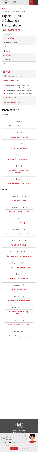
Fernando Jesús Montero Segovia (19, 256)
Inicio (3, 9)
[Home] (10, 2)
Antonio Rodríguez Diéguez (19, 336)
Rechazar (23, 448)
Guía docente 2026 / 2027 (16, 102)
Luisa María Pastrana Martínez (19, 159)
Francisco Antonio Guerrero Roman (19, 234)
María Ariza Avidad (19, 201)
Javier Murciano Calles (19, 148)
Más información (10, 445)
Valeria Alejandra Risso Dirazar (19, 183)
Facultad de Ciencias (14, 76)
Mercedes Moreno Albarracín (19, 267)
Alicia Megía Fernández (19, 245)
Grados (14, 8)
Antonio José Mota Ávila (19, 137)
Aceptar (14, 448)
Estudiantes (8, 8)
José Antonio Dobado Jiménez (19, 223)
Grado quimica (22, 8)
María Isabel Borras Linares (19, 126)
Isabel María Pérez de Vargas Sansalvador (19, 171)
